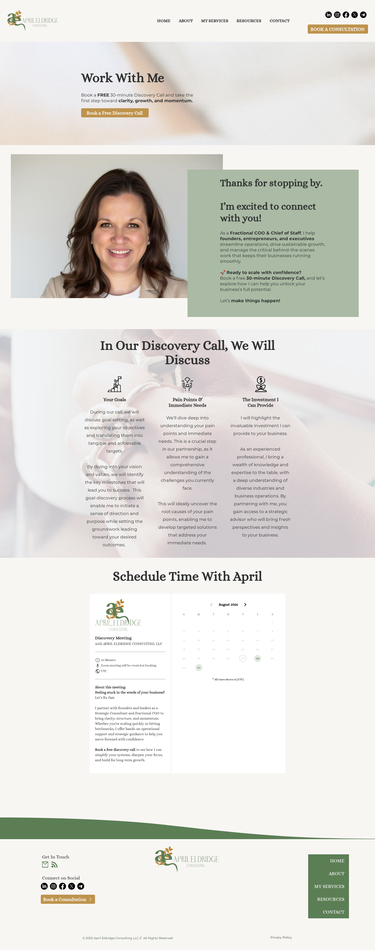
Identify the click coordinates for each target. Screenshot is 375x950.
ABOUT (336, 873)
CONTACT (333, 912)
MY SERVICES (329, 886)
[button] (248, 20)
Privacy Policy (281, 937)
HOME (337, 860)
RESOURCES (330, 899)
